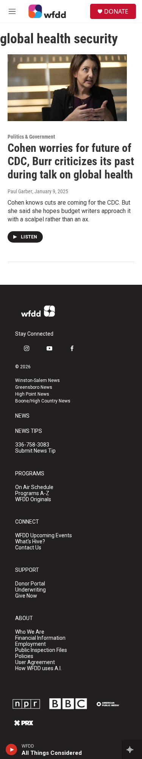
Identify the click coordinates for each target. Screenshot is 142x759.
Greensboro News (33, 387)
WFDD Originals (33, 499)
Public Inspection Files (41, 650)
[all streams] (132, 749)
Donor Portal (30, 584)
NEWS (22, 416)
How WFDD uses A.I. (38, 668)
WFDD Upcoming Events (43, 535)
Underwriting (30, 590)
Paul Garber (20, 191)
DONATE (116, 11)
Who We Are (29, 632)
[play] (11, 749)
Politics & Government (31, 137)
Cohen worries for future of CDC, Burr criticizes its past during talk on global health (71, 161)
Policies (24, 656)
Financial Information (40, 638)
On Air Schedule (34, 487)
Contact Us (28, 548)
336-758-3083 (32, 445)
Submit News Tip (35, 451)
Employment (30, 644)
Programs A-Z (32, 493)
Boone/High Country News (42, 401)
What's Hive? (30, 541)
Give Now (26, 596)
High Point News (32, 394)
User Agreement (35, 662)
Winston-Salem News (37, 380)
